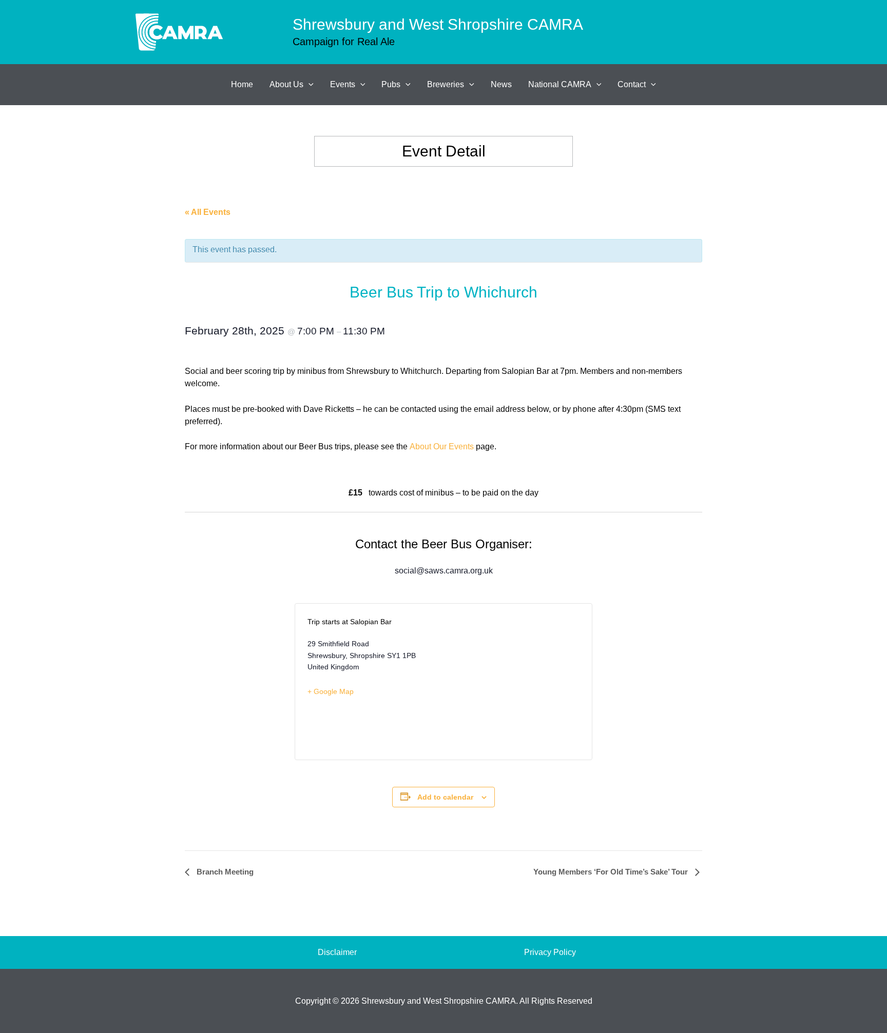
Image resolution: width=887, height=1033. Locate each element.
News (501, 84)
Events (342, 84)
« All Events (207, 212)
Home (242, 84)
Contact (632, 84)
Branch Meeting (224, 871)
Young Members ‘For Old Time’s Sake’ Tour (611, 871)
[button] (308, 84)
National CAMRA (559, 84)
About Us (286, 84)
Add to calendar (445, 797)
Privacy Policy (550, 952)
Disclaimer (337, 952)
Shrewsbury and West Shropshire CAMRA (438, 24)
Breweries (445, 84)
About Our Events (442, 446)
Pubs (390, 84)
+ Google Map (330, 691)
